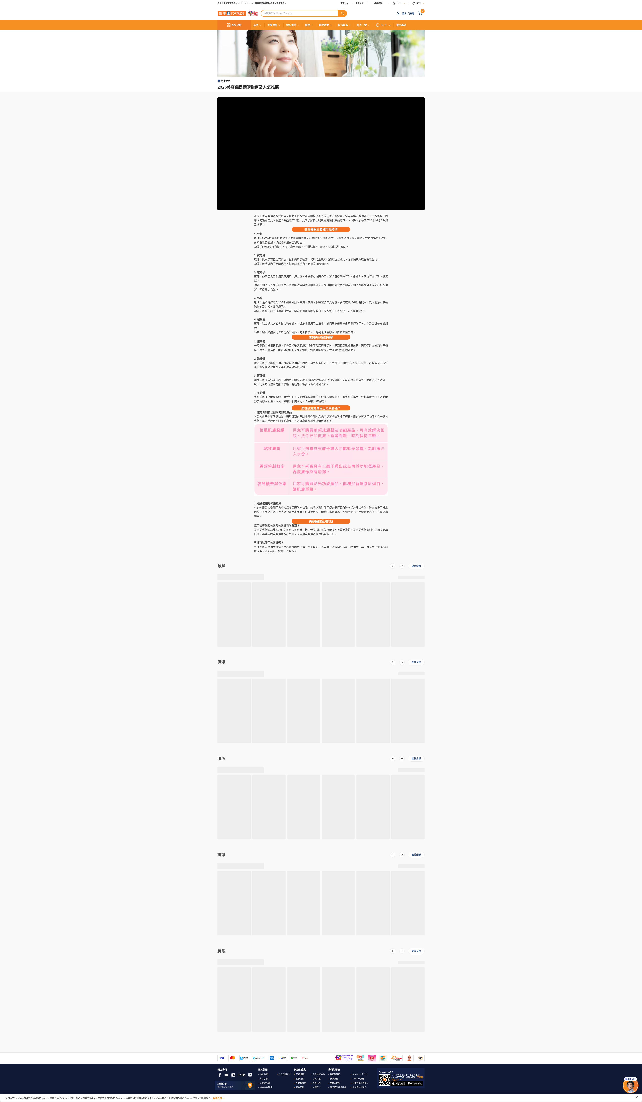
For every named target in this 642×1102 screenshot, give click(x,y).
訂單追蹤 (378, 3)
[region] (321, 1098)
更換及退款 (335, 1083)
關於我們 (264, 1074)
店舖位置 (359, 3)
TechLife (386, 25)
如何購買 (300, 1074)
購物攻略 (324, 25)
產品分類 (236, 25)
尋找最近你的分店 (225, 1086)
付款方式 (300, 1078)
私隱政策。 (218, 1098)
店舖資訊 (317, 1087)
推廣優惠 (272, 25)
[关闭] (636, 1097)
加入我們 (264, 1078)
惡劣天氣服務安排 (361, 1083)
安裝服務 (334, 1078)
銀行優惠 (291, 25)
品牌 (255, 25)
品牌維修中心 (319, 1074)
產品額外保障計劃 (338, 1087)
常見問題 (317, 1078)
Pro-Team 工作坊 (360, 1074)
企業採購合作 (285, 1074)
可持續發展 (265, 1083)
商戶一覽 (362, 25)
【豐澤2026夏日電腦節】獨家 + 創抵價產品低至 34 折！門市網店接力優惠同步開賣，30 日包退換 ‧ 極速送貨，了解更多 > (272, 3)
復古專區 (401, 25)
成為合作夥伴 (266, 1087)
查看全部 (416, 565)
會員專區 (343, 25)
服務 (307, 25)
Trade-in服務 (358, 1078)
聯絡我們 (317, 1083)
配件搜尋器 (301, 1083)
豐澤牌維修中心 (360, 1087)
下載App (344, 3)
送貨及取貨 (335, 1074)
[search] (342, 13)
